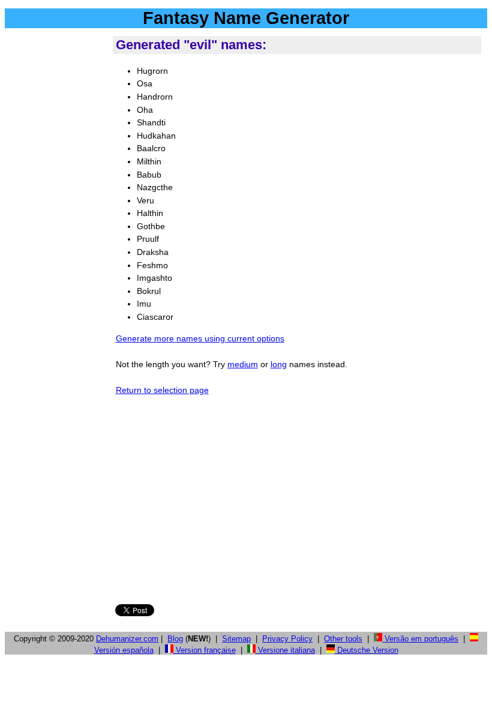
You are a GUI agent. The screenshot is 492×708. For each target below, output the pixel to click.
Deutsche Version (366, 650)
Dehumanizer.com (127, 638)
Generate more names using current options (200, 338)
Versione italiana (285, 650)
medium (242, 364)
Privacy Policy (287, 638)
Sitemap (236, 638)
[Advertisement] (56, 215)
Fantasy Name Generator (246, 18)
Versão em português (420, 638)
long (279, 364)
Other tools (343, 638)
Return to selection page (162, 390)
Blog (175, 638)
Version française (204, 650)
